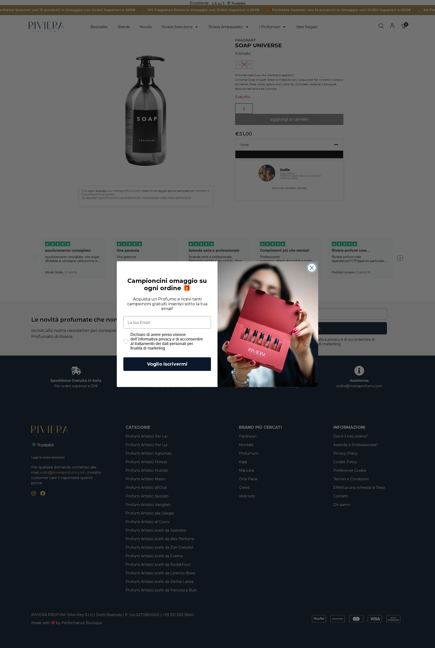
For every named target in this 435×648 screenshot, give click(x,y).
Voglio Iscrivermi (167, 364)
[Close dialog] (311, 267)
